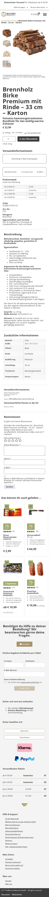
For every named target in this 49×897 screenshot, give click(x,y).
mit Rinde (29, 353)
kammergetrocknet (33, 371)
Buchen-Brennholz (38, 7)
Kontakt (8, 881)
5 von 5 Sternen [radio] (20, 440)
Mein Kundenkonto (12, 825)
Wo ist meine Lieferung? (14, 865)
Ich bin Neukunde (12, 819)
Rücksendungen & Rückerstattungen (19, 837)
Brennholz (12, 20)
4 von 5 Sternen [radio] (16, 440)
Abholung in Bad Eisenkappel (24, 159)
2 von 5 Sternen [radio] (9, 440)
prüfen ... (41, 172)
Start (3, 20)
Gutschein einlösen (12, 868)
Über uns (8, 884)
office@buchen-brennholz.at (21, 399)
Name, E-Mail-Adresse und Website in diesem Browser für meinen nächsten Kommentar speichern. (24, 480)
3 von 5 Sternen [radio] (12, 440)
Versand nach (11, 172)
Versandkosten (34, 133)
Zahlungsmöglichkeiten (14, 831)
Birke (27, 348)
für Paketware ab (26, 2)
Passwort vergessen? (13, 862)
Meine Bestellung (11, 828)
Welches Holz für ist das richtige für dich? (20, 822)
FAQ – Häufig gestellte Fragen (16, 847)
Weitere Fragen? (11, 844)
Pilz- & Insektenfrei (11, 222)
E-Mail (7, 468)
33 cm (27, 365)
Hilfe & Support (19, 7)
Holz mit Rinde (25, 224)
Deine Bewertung (12, 438)
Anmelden (9, 859)
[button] (45, 14)
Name (7, 459)
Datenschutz (17, 894)
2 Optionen (10, 583)
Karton (27, 376)
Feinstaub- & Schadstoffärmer (17, 223)
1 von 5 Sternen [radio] (5, 440)
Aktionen (8, 840)
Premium (29, 359)
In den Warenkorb (28, 139)
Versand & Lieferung (13, 834)
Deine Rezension (12, 445)
